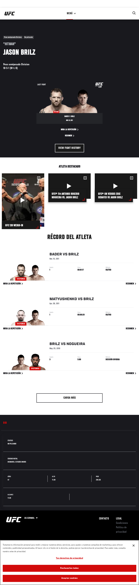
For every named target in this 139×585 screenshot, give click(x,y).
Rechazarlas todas (69, 568)
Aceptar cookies (69, 578)
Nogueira (75, 344)
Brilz (73, 254)
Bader (55, 254)
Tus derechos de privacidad (69, 558)
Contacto (104, 518)
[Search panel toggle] (134, 13)
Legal (119, 518)
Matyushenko (63, 299)
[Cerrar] (133, 545)
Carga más (69, 397)
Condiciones (122, 523)
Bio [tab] (5, 423)
